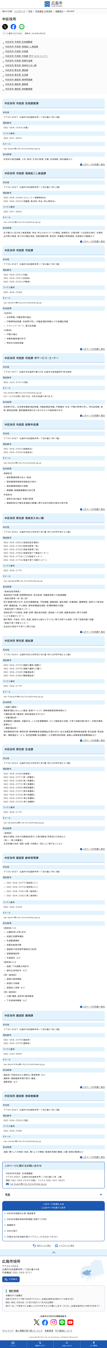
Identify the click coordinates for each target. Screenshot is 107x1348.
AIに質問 (93, 1345)
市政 (30, 11)
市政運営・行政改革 (43, 11)
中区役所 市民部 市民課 (16, 51)
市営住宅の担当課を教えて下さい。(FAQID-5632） (32, 1237)
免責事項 (49, 1331)
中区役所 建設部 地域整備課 (18, 89)
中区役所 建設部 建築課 (16, 84)
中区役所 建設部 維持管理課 (18, 80)
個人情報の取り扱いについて (29, 1331)
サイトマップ (8, 1331)
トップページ (20, 11)
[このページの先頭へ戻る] (53, 1252)
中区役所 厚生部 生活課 (16, 75)
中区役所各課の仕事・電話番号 (21, 1213)
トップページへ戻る (66, 1245)
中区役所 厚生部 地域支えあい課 (21, 65)
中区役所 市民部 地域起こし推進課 (21, 47)
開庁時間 (14, 1291)
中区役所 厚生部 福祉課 (16, 70)
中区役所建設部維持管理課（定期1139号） (27, 1219)
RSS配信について (63, 1331)
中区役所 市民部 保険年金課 (18, 61)
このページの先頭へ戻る (93, 164)
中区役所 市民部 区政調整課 (18, 42)
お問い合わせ (67, 1345)
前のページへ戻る (44, 1245)
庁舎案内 (13, 1279)
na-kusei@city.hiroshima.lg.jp (28, 1184)
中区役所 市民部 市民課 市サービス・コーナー (26, 56)
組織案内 (59, 11)
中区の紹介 (12, 1231)
